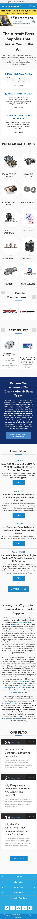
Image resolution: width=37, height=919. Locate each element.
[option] (18, 20)
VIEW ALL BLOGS (18, 858)
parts (29, 622)
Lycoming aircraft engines (12, 688)
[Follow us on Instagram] (24, 908)
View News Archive (18, 589)
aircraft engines (21, 622)
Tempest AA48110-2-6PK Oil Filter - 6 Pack (27, 360)
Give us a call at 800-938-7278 (12, 718)
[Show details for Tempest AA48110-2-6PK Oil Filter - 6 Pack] (27, 345)
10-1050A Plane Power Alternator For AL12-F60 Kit (9, 356)
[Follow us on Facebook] (12, 908)
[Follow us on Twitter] (7, 908)
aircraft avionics (11, 703)
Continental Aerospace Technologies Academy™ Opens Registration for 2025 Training (18, 558)
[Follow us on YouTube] (18, 908)
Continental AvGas (24, 685)
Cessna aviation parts (27, 681)
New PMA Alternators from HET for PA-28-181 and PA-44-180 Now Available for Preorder (18, 467)
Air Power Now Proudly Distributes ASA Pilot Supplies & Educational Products (18, 497)
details (18, 483)
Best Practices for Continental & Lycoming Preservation (17, 753)
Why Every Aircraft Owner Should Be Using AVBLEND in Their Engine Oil (17, 790)
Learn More (18, 85)
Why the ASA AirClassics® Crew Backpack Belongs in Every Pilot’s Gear (16, 829)
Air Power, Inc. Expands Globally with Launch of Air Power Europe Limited (18, 530)
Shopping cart (30, 5)
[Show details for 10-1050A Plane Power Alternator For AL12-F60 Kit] (9, 345)
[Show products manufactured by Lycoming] (27, 312)
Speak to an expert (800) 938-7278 (18, 2)
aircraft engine (16, 692)
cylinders (14, 624)
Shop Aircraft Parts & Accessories (18, 435)
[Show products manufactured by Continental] (9, 312)
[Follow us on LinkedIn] (30, 908)
